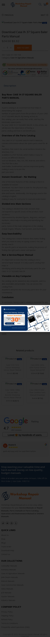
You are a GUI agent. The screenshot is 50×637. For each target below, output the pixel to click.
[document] (25, 318)
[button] (46, 308)
